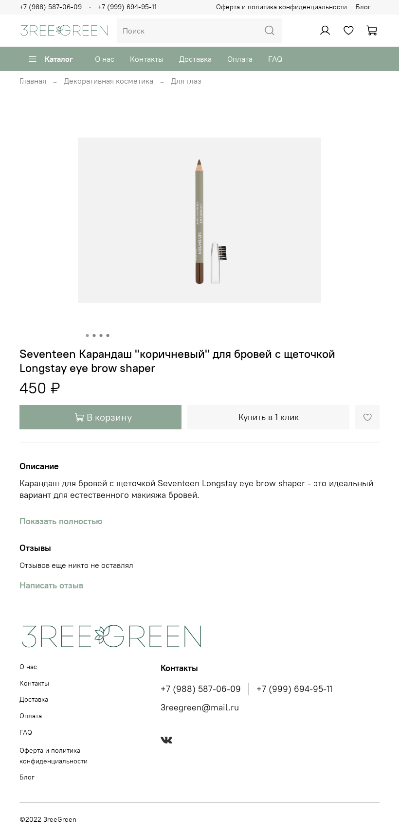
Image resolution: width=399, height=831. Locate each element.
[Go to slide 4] (108, 335)
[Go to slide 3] (101, 335)
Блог (363, 6)
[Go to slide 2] (94, 335)
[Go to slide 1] (87, 335)
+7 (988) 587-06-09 (50, 6)
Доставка (195, 59)
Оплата (240, 59)
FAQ (275, 59)
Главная (32, 81)
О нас (104, 59)
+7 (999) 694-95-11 (127, 6)
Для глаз (186, 81)
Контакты (146, 59)
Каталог (59, 59)
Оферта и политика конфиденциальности (281, 6)
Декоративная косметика (108, 81)
